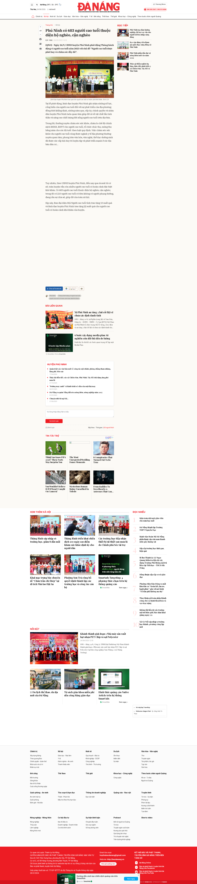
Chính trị (39, 16)
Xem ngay (131, 879)
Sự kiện (116, 761)
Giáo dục (67, 16)
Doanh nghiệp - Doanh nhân (68, 825)
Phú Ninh (52, 295)
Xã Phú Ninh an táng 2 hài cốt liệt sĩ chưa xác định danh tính (94, 314)
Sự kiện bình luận (93, 818)
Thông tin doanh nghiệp (96, 793)
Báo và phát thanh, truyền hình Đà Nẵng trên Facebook (151, 867)
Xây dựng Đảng (35, 755)
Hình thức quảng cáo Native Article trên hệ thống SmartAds (113, 695)
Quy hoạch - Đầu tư (92, 755)
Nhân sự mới (34, 767)
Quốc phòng (34, 800)
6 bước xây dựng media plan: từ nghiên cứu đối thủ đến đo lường (92, 337)
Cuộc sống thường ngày (38, 786)
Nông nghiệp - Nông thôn (40, 818)
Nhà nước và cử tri (36, 764)
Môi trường (34, 778)
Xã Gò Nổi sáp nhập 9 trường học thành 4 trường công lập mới (152, 624)
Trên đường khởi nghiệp (122, 839)
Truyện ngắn (145, 758)
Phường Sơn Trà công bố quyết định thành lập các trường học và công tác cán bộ (79, 582)
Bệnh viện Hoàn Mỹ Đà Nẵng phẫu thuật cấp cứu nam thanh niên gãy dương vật (152, 539)
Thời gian (99, 427)
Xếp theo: (91, 427)
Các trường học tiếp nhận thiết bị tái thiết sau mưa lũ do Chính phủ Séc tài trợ (113, 541)
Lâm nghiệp (34, 828)
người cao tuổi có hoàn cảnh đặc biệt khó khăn (64, 298)
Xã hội (46, 16)
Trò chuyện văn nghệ (121, 836)
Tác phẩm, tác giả (147, 761)
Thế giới (113, 16)
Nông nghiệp (34, 822)
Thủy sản (33, 825)
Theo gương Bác (36, 758)
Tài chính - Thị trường (93, 764)
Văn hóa (144, 767)
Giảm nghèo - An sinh (65, 761)
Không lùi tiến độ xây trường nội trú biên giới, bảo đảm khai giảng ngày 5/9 (153, 612)
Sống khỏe (34, 781)
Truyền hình (146, 793)
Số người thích (109, 427)
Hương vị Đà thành (147, 806)
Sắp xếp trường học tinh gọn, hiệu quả (152, 549)
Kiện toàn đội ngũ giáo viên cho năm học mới (151, 519)
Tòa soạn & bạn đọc (66, 793)
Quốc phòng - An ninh (39, 793)
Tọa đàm (144, 811)
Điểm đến (117, 758)
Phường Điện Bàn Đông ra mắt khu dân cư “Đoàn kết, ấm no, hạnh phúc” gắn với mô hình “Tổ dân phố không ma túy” (153, 588)
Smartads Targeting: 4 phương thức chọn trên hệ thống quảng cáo (112, 581)
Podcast (117, 818)
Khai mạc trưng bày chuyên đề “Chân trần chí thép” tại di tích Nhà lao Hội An (45, 581)
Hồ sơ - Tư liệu (146, 778)
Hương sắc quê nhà (120, 831)
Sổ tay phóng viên (92, 828)
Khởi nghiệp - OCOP (93, 758)
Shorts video (146, 818)
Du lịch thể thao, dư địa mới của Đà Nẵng (44, 694)
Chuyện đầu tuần (92, 822)
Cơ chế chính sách (64, 828)
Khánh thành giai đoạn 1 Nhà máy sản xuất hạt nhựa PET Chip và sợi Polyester (103, 635)
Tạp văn (144, 764)
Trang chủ (49, 25)
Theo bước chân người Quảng (149, 16)
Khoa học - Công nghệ (127, 16)
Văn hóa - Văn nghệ (80, 16)
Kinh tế (52, 16)
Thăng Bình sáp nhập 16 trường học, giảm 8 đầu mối (45, 540)
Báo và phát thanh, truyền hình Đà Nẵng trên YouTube (151, 872)
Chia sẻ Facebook (55, 289)
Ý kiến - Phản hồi (64, 797)
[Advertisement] (79, 164)
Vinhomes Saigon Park (143, 711)
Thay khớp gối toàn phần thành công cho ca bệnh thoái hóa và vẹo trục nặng (153, 600)
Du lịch (59, 16)
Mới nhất (52, 9)
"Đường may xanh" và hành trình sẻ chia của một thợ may (72, 386)
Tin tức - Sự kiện (147, 797)
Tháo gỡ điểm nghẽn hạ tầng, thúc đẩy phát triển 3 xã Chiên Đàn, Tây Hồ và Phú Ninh (140, 67)
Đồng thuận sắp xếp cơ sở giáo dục (152, 575)
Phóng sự (144, 800)
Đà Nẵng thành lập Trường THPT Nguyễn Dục (151, 528)
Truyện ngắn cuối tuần (121, 828)
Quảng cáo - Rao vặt (122, 793)
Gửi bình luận (54, 421)
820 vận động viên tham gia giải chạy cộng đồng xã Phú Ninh (140, 44)
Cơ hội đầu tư (63, 818)
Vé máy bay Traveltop (143, 707)
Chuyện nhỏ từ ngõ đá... (58, 398)
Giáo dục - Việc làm (64, 755)
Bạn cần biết (90, 797)
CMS (148, 882)
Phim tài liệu (145, 803)
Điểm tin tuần (146, 808)
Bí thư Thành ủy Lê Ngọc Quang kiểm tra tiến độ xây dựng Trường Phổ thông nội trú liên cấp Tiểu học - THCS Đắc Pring (153, 562)
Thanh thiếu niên (64, 764)
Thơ (142, 755)
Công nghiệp (90, 761)
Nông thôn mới (35, 831)
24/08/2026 (37, 9)
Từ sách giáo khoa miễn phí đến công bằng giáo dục (79, 694)
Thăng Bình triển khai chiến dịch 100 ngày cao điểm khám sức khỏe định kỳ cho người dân (79, 543)
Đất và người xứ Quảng (122, 822)
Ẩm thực (117, 755)
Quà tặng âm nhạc (120, 833)
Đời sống (97, 16)
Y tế (90, 16)
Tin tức (116, 825)
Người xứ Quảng (147, 781)
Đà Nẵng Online (145, 863)
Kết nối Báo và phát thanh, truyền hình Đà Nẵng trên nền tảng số (149, 855)
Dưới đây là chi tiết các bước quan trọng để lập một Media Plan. (94, 343)
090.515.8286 (161, 9)
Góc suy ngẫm (91, 825)
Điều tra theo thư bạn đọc (67, 800)
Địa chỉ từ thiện (35, 783)
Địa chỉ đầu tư (63, 822)
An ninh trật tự (35, 797)
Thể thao (105, 16)
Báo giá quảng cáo (108, 864)
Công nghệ (117, 778)
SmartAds (87, 881)
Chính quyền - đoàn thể (38, 761)
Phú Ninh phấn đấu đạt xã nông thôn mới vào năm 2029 (140, 55)
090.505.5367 (151, 9)
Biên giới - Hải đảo (36, 803)
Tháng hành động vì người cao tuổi (69, 295)
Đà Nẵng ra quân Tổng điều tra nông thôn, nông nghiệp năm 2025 (75, 392)
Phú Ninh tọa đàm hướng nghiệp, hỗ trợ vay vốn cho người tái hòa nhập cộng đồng (140, 33)
